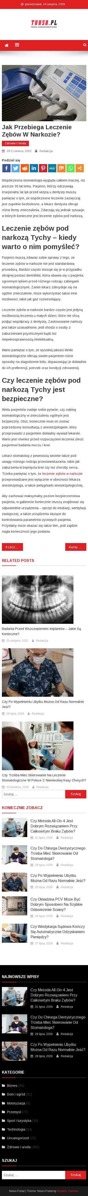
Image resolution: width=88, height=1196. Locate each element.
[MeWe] (52, 168)
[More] (80, 168)
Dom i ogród (16, 1094)
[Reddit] (25, 168)
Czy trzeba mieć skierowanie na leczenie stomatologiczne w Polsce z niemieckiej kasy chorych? (44, 777)
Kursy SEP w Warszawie (77, 547)
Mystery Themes (67, 1191)
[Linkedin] (34, 168)
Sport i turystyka (19, 1121)
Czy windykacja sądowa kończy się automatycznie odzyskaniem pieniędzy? (58, 932)
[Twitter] (15, 168)
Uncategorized (18, 1138)
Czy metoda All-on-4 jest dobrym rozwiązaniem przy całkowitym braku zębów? (54, 826)
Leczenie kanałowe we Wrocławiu (15, 547)
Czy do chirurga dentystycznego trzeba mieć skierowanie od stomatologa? (58, 853)
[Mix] (61, 168)
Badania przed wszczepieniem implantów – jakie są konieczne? (41, 631)
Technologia (16, 1129)
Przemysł (14, 1112)
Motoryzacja (16, 1103)
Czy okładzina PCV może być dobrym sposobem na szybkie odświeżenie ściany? (57, 904)
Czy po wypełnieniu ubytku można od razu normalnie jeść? (43, 704)
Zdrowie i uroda (15, 143)
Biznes (12, 1085)
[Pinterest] (43, 168)
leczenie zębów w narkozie (62, 473)
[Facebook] (6, 168)
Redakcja (46, 151)
